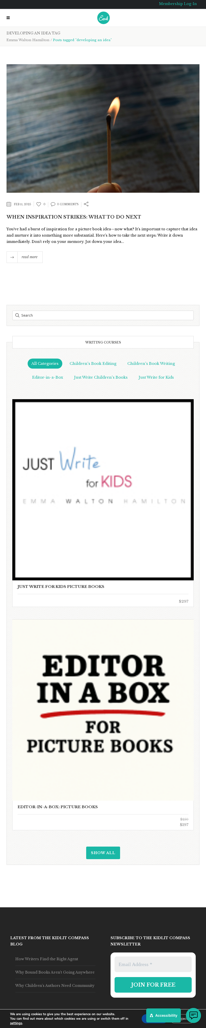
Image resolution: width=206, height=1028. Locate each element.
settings (16, 1023)
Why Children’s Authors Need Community (54, 985)
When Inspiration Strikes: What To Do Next (74, 217)
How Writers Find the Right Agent (46, 959)
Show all (103, 853)
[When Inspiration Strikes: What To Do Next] (103, 128)
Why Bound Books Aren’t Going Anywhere (54, 972)
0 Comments (68, 204)
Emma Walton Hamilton (28, 40)
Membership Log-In (178, 4)
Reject (182, 1018)
